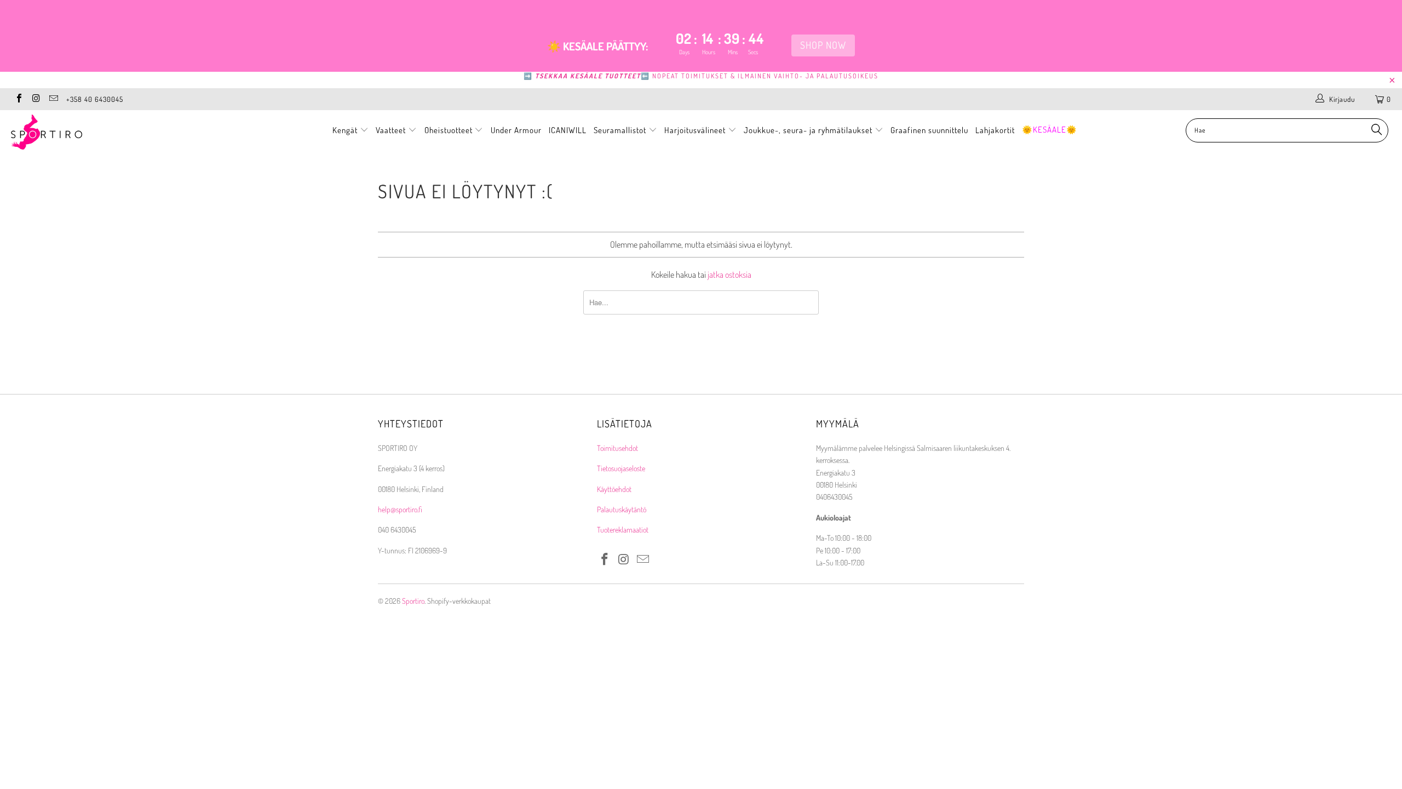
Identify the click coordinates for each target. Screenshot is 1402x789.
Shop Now (823, 45)
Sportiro (413, 600)
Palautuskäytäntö (621, 509)
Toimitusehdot (617, 448)
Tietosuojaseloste (621, 468)
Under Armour (516, 130)
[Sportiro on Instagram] (36, 99)
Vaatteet (392, 130)
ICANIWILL (568, 130)
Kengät (346, 130)
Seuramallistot (621, 130)
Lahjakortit (995, 130)
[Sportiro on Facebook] (19, 99)
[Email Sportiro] (53, 99)
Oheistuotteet (449, 130)
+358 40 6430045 (94, 99)
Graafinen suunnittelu (929, 130)
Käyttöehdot (614, 489)
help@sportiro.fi (400, 509)
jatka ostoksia (729, 274)
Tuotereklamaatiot (622, 529)
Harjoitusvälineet (695, 130)
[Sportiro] (118, 132)
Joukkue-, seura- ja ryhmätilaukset (809, 130)
